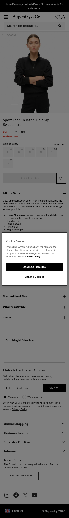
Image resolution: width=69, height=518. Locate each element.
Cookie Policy (32, 256)
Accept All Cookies (34, 267)
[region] (34, 259)
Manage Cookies (34, 277)
